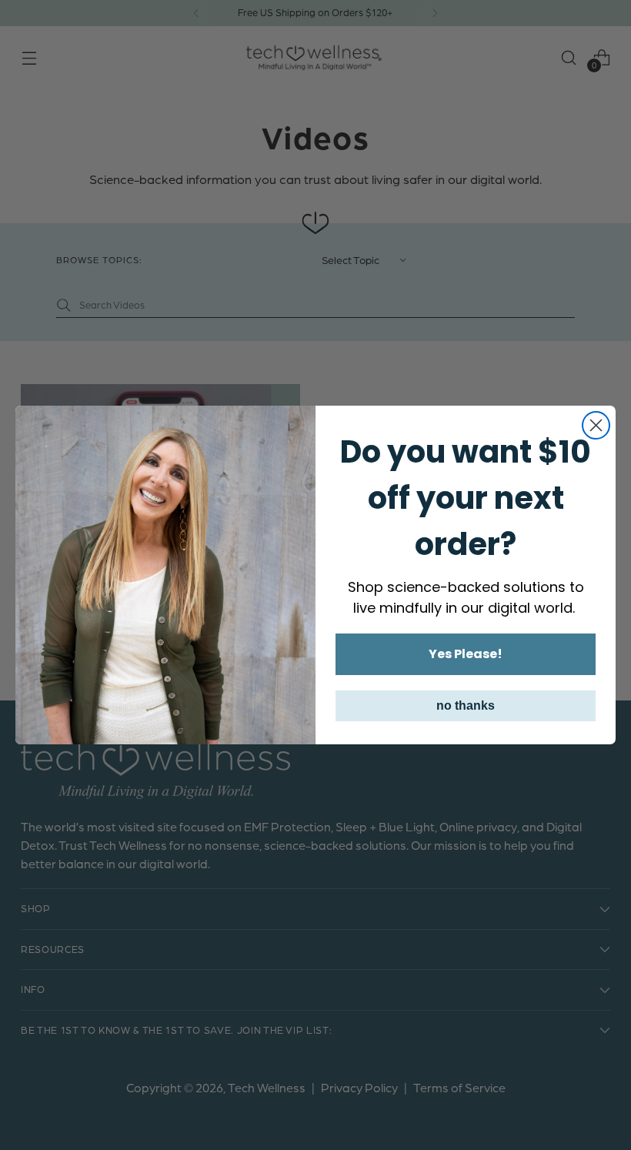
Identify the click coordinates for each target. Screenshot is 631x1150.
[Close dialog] (596, 425)
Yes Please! (465, 654)
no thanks (465, 705)
